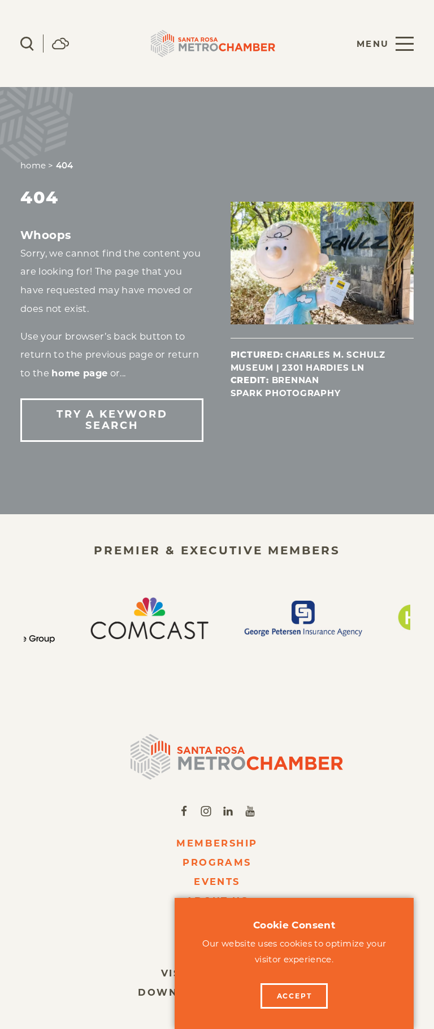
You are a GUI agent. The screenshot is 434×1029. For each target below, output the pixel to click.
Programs (217, 862)
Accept (294, 996)
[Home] (217, 757)
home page (79, 373)
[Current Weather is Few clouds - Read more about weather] (60, 43)
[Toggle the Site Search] (27, 44)
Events (217, 881)
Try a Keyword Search (112, 420)
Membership (217, 843)
